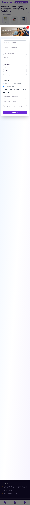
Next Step (15, 112)
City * (4, 68)
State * (5, 62)
